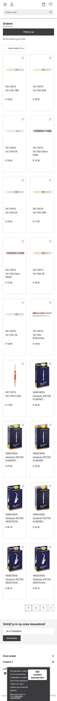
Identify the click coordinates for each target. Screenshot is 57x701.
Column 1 (8, 662)
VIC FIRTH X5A (13, 396)
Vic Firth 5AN (39, 90)
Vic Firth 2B (11, 212)
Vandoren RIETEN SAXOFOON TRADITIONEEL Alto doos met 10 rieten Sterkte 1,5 (42, 581)
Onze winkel (9, 656)
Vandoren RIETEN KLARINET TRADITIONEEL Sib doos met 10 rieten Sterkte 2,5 (14, 459)
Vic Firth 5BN (39, 212)
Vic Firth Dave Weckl (12, 275)
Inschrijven (11, 638)
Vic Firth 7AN (12, 90)
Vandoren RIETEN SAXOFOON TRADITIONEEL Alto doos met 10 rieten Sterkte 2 (14, 581)
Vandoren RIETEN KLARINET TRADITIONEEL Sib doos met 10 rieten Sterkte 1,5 (42, 520)
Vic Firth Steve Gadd (40, 153)
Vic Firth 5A (11, 151)
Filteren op (28, 32)
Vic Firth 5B (38, 273)
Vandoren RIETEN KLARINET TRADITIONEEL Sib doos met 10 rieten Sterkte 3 (42, 398)
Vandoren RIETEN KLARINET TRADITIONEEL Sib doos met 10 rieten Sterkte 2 (42, 459)
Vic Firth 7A (11, 335)
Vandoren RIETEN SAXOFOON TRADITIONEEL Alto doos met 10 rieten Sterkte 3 (14, 520)
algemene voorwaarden (16, 697)
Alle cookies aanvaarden (37, 674)
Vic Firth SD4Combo (38, 337)
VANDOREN (39, 392)
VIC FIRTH (10, 86)
